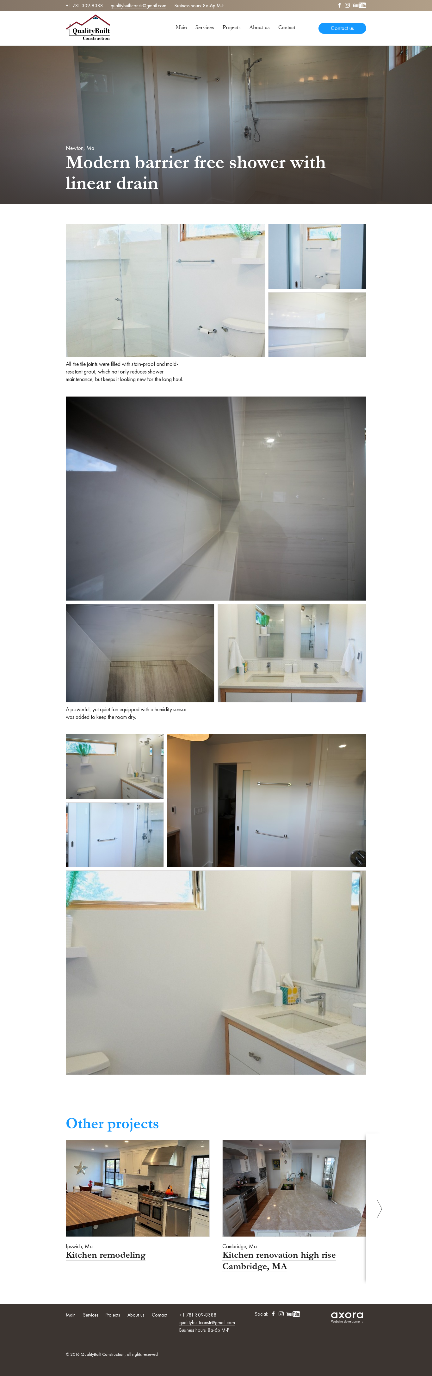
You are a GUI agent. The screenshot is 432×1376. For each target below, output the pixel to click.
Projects (232, 27)
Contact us (342, 28)
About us (259, 27)
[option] (137, 1200)
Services (204, 27)
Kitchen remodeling (105, 1255)
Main (181, 27)
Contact (286, 27)
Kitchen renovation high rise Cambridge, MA (279, 1261)
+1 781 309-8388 (84, 6)
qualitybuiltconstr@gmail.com (138, 6)
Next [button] (374, 1208)
